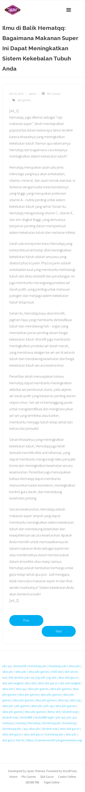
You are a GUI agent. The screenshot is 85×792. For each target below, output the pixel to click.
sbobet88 (26, 717)
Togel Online (52, 782)
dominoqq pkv (51, 723)
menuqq (7, 723)
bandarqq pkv (38, 666)
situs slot (30, 683)
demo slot (53, 712)
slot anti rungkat (12, 683)
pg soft (40, 677)
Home (13, 777)
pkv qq (6, 666)
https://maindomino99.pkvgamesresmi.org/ (54, 740)
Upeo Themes (36, 771)
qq (25, 729)
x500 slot (57, 672)
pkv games (24, 100)
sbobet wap (70, 712)
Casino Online (67, 777)
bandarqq (69, 723)
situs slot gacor (68, 677)
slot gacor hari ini (13, 740)
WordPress (70, 771)
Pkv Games (54, 94)
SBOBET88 (32, 782)
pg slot (51, 677)
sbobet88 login (44, 717)
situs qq (21, 689)
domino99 (20, 666)
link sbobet (16, 677)
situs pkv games (39, 672)
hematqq (34, 723)
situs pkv (74, 666)
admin (32, 94)
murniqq (20, 723)
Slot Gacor (47, 777)
